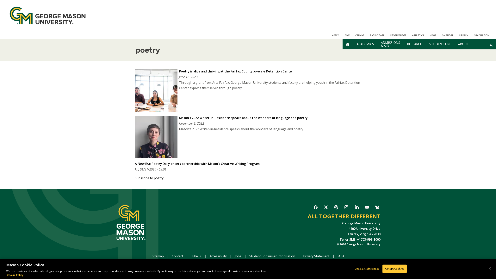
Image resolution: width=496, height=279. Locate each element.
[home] (348, 44)
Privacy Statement (316, 256)
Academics (365, 44)
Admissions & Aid (390, 44)
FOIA (341, 256)
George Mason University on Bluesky (377, 208)
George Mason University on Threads (336, 208)
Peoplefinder (398, 35)
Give (347, 35)
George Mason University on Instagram (346, 208)
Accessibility (218, 256)
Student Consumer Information (272, 256)
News (433, 35)
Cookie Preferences (367, 268)
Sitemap (158, 256)
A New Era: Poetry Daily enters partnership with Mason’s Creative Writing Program (197, 164)
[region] (248, 269)
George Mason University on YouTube (366, 208)
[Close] (490, 268)
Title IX (196, 256)
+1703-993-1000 (369, 239)
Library (463, 35)
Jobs (238, 256)
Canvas (359, 35)
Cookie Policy (15, 275)
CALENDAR (448, 35)
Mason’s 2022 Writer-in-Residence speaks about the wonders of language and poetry (243, 118)
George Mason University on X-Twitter (325, 208)
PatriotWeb (377, 35)
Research (414, 44)
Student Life (440, 44)
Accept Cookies (394, 268)
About (463, 44)
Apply (335, 35)
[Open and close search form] (491, 44)
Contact (178, 256)
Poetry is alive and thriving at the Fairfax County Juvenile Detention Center (236, 71)
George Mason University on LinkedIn (356, 208)
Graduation (481, 35)
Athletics (418, 35)
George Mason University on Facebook (315, 208)
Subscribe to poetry (149, 178)
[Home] (47, 15)
